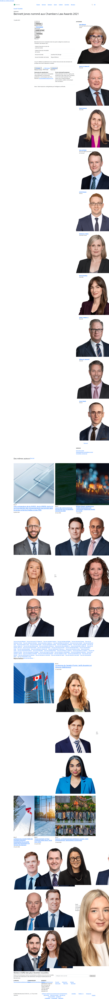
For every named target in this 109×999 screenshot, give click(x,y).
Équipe (38, 4)
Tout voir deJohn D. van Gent (72, 655)
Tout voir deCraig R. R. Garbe (46, 652)
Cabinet (61, 4)
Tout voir (86, 443)
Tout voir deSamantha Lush (74, 653)
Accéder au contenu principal (7, 0)
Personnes (16, 982)
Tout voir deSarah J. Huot (23, 644)
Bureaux (73, 4)
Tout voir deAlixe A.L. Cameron (64, 650)
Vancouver (57, 983)
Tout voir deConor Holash (76, 643)
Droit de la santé (80, 450)
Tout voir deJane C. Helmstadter (62, 652)
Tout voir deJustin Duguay (78, 641)
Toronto (57, 982)
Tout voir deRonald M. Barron (24, 650)
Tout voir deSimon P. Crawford (80, 650)
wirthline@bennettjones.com (46, 78)
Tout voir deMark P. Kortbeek (30, 653)
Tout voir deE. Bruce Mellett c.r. (62, 646)
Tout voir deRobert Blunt (50, 650)
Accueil (15, 8)
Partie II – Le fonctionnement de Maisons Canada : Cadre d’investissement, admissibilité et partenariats (71, 839)
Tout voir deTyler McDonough (30, 646)
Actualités (20, 8)
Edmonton (64, 982)
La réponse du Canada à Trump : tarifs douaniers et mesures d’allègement (73, 666)
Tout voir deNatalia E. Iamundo (78, 652)
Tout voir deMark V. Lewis (60, 653)
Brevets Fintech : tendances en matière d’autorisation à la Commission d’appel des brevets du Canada (85, 508)
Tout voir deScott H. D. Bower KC (34, 641)
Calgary (43, 982)
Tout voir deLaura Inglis (35, 644)
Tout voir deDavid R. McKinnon (46, 646)
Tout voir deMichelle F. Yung (24, 656)
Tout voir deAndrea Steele (23, 649)
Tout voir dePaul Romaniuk (43, 647)
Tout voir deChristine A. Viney (73, 649)
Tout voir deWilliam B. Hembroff (61, 643)
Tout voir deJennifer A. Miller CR (78, 646)
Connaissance (31, 982)
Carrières (67, 4)
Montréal (73, 983)
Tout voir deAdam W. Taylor (57, 655)
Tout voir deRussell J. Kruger (49, 644)
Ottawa (72, 982)
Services (44, 4)
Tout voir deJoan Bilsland (20, 641)
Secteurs (50, 4)
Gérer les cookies (54, 995)
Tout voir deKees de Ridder (64, 641)
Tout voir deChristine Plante (29, 647)
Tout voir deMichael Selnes (72, 647)
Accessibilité (54, 998)
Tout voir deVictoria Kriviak (58, 647)
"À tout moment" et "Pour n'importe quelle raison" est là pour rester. (43, 840)
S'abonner (54, 68)
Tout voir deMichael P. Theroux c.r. (56, 649)
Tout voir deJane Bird (38, 650)
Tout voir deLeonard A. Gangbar (31, 652)
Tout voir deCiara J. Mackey (79, 644)
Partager (38, 68)
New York (65, 983)
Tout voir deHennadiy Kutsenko (45, 653)
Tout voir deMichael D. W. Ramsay (26, 655)
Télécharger (47, 68)
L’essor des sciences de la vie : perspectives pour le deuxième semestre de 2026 (64, 509)
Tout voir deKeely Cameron (49, 641)
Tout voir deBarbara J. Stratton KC (39, 649)
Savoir (55, 4)
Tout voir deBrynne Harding (30, 643)
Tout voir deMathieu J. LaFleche (64, 644)
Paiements (60, 998)
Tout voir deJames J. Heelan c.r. (45, 643)
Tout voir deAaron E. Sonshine (43, 655)
